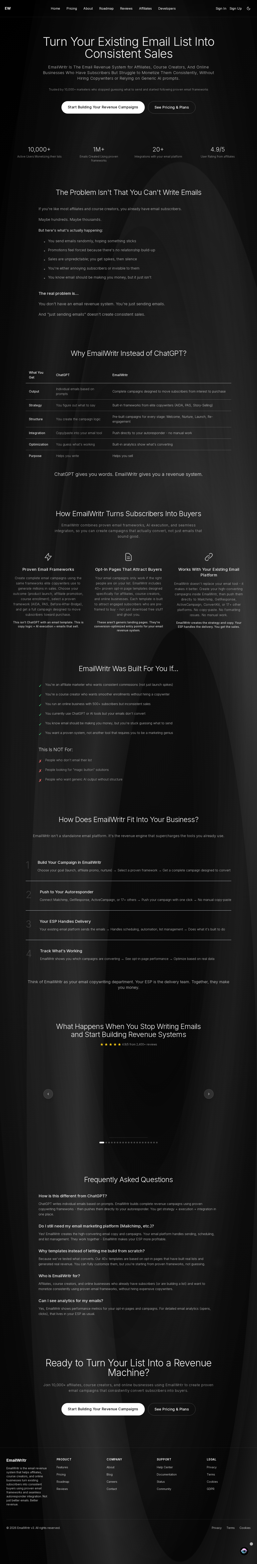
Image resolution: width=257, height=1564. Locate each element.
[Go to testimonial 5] (114, 1142)
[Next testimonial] (209, 1094)
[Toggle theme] (248, 8)
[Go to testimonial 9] (126, 1142)
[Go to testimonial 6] (117, 1142)
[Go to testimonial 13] (137, 1142)
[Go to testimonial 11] (131, 1142)
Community (164, 1489)
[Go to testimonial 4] (112, 1142)
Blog (110, 1474)
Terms (211, 1474)
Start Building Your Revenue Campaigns (103, 107)
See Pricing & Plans (172, 107)
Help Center (165, 1467)
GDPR (210, 1489)
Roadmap (106, 8)
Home (55, 8)
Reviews (126, 8)
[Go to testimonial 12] (134, 1142)
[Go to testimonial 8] (123, 1142)
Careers (112, 1481)
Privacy (212, 1467)
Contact (112, 1489)
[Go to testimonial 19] (154, 1142)
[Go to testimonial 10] (129, 1142)
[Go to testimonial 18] (151, 1142)
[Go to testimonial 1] (100, 1142)
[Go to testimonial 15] (143, 1142)
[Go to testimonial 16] (145, 1142)
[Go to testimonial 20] (157, 1142)
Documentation (167, 1474)
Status (161, 1481)
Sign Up (235, 8)
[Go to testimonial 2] (104, 1142)
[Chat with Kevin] (244, 1551)
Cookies (212, 1481)
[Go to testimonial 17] (148, 1142)
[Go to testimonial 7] (120, 1142)
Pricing (71, 8)
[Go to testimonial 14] (140, 1142)
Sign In (221, 8)
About (88, 8)
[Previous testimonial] (48, 1094)
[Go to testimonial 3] (109, 1142)
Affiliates (145, 8)
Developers (167, 8)
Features (62, 1467)
